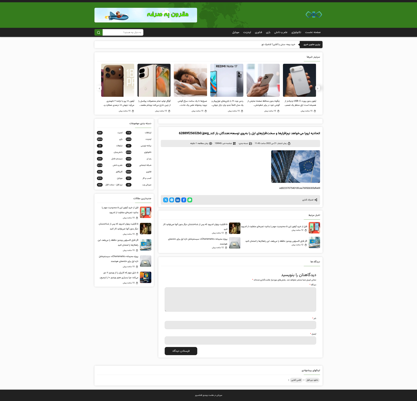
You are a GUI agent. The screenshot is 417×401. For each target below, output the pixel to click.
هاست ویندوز (208, 395)
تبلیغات (110, 145)
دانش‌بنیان (110, 152)
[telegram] (171, 199)
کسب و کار (139, 178)
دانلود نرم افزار (312, 380)
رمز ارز (138, 158)
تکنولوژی (296, 32)
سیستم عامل (110, 158)
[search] (98, 32)
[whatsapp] (189, 199)
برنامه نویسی (139, 145)
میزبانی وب (139, 184)
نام (314, 318)
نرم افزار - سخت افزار (110, 184)
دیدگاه (312, 284)
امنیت (110, 132)
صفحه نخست (313, 32)
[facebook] (183, 199)
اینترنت (247, 32)
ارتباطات (139, 132)
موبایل (235, 32)
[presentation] (317, 88)
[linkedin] (177, 199)
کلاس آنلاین (296, 380)
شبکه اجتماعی (139, 165)
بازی (268, 32)
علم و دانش (281, 32)
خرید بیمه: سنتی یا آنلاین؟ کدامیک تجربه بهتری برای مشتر (269, 44)
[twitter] (165, 199)
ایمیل (313, 334)
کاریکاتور (110, 171)
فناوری (258, 32)
